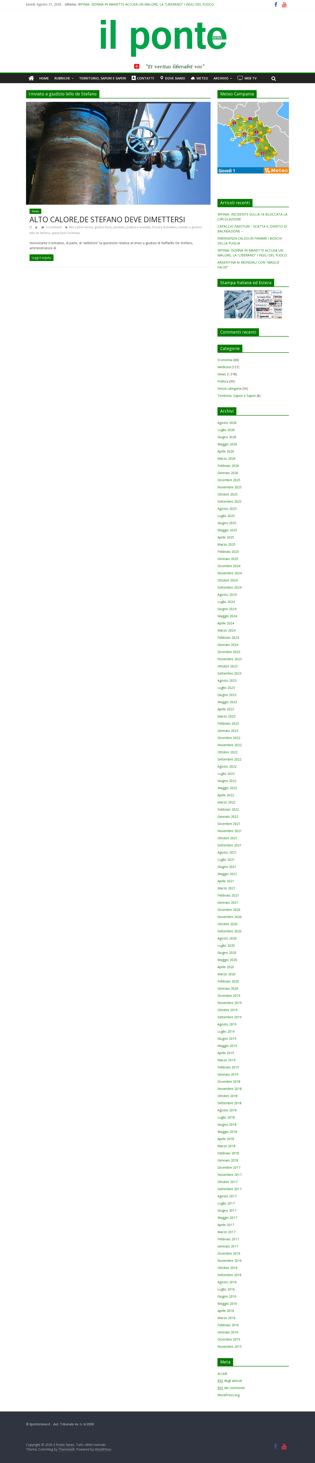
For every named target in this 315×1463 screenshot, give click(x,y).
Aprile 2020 (225, 967)
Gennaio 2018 (227, 1160)
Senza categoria (229, 388)
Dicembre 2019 (228, 995)
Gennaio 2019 (227, 1074)
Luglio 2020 (226, 945)
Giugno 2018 (226, 1124)
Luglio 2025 (226, 516)
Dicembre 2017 (228, 1167)
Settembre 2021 (229, 845)
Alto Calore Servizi (81, 227)
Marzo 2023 (226, 716)
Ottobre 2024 (227, 580)
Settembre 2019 (229, 1017)
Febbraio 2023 (228, 723)
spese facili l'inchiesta (66, 233)
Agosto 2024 (227, 594)
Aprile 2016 (225, 1310)
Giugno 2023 (226, 695)
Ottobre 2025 (227, 494)
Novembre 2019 (229, 1003)
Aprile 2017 (225, 1225)
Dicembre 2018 (228, 1081)
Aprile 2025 (225, 537)
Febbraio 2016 (228, 1325)
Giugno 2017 (226, 1210)
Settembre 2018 (229, 1103)
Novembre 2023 (229, 659)
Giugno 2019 (226, 1038)
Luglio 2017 (226, 1203)
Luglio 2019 (226, 1031)
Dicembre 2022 (228, 738)
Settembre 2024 (229, 587)
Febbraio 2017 (228, 1239)
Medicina (224, 367)
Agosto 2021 (227, 852)
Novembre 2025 (229, 487)
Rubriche (62, 78)
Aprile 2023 (225, 709)
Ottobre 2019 (227, 1010)
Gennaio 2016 (227, 1332)
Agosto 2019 (227, 1024)
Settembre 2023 (229, 673)
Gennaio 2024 (227, 644)
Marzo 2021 (226, 888)
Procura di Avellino (164, 227)
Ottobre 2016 (227, 1267)
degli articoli (229, 1380)
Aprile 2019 (225, 1053)
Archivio (221, 78)
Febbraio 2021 (228, 895)
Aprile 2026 (225, 451)
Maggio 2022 (227, 788)
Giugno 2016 (226, 1296)
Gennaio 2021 (227, 902)
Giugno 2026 (226, 437)
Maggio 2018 (227, 1131)
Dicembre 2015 (228, 1339)
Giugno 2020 (226, 952)
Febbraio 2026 (228, 465)
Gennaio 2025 (227, 559)
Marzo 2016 (226, 1318)
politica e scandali (138, 227)
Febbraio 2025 (228, 551)
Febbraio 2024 (228, 637)
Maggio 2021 (227, 874)
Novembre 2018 (229, 1088)
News (35, 211)
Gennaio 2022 (227, 816)
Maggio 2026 (227, 444)
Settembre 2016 (229, 1275)
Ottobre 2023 (227, 666)
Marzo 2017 (226, 1232)
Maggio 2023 (227, 702)
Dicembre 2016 (228, 1253)
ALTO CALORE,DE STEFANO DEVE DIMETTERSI (107, 219)
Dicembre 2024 (228, 566)
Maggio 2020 (227, 960)
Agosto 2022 (227, 766)
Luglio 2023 (226, 687)
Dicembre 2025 (228, 480)
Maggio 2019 (227, 1045)
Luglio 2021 (226, 859)
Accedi (222, 1373)
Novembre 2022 (229, 745)
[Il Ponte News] (157, 21)
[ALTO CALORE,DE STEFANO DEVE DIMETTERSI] (118, 104)
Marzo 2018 (226, 1146)
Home (44, 78)
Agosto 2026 (227, 422)
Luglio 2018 (226, 1117)
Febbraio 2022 (228, 809)
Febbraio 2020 (228, 981)
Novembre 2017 (229, 1174)
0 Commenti (53, 227)
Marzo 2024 (226, 630)
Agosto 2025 (227, 508)
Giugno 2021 (226, 866)
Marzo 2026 (226, 458)
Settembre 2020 (229, 931)
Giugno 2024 (226, 609)
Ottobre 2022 (227, 752)
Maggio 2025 (227, 530)
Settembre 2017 (229, 1189)
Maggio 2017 (227, 1217)
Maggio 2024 (227, 616)
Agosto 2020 (227, 938)
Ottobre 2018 (227, 1096)
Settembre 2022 (229, 759)
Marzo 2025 (226, 544)
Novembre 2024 (229, 573)
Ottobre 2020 (227, 924)
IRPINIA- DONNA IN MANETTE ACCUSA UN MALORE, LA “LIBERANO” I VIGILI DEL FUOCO (146, 4)
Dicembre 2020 (228, 909)
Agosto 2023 (227, 680)
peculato (119, 227)
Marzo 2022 (226, 802)
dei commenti (231, 1388)
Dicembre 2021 (228, 823)
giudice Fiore (103, 227)
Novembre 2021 (229, 831)
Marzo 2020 (226, 974)
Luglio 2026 (226, 430)
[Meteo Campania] (253, 104)
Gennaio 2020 (227, 988)
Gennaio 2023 (227, 730)
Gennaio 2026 (227, 473)
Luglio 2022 (226, 773)
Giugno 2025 (226, 523)
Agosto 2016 (227, 1282)
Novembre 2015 (229, 1346)
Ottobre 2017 (227, 1182)
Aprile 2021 (225, 881)
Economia (224, 360)
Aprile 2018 (225, 1139)
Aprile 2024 (225, 623)
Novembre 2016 (229, 1260)
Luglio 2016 (226, 1289)
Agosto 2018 (227, 1110)
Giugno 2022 (226, 781)
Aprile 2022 (225, 795)
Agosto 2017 (227, 1196)
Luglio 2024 (226, 601)
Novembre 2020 (229, 917)
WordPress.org (228, 1395)
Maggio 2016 (227, 1303)
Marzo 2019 (226, 1060)
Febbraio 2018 (228, 1153)
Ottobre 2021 (227, 838)
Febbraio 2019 (228, 1067)
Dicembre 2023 (228, 652)
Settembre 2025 (229, 501)
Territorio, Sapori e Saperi (102, 78)
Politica (222, 381)
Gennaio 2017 (227, 1246)
